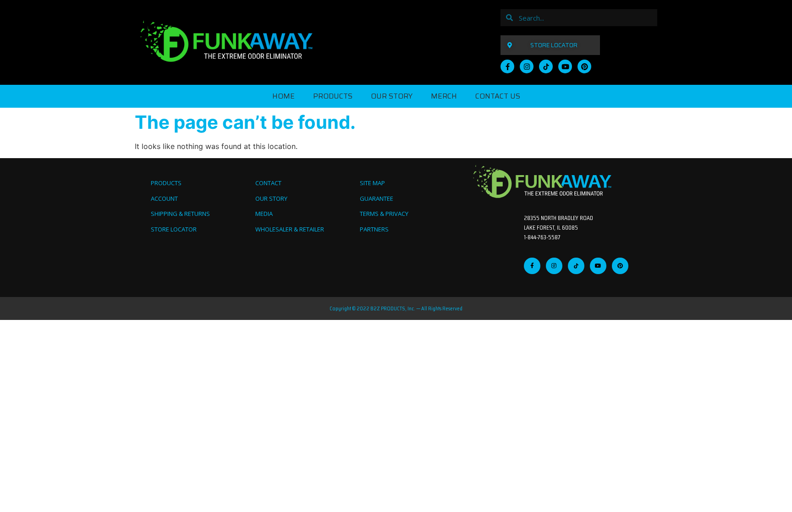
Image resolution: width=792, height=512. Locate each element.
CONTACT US (497, 96)
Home (283, 96)
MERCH (444, 96)
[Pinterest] (584, 66)
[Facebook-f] (507, 66)
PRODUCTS (332, 96)
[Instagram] (527, 66)
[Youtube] (565, 66)
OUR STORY (391, 96)
